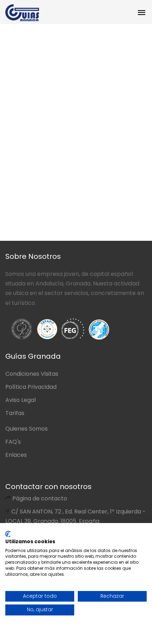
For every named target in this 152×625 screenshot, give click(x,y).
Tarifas (14, 413)
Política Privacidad (31, 387)
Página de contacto (39, 498)
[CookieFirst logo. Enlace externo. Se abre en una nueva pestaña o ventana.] (8, 534)
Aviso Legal (20, 400)
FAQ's (13, 442)
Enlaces (16, 455)
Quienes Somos (26, 429)
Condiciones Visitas (31, 374)
